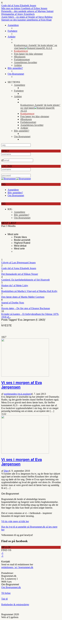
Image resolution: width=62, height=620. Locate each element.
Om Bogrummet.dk (11, 587)
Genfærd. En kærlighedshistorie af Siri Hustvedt (25, 279)
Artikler (11, 36)
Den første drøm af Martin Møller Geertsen (22, 297)
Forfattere (12, 31)
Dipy (6, 470)
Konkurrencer (21, 51)
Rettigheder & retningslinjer (15, 604)
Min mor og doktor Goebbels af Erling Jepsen (24, 8)
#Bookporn (19, 56)
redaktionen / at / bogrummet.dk (17, 567)
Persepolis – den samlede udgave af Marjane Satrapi (27, 11)
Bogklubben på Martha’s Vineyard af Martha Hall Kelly (29, 291)
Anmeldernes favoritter (25, 62)
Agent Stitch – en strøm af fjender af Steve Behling (26, 17)
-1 (2, 553)
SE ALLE (47, 48)
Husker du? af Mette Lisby (14, 285)
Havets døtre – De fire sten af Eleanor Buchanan (25, 308)
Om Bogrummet (16, 73)
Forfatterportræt (22, 59)
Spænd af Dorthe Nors (12, 302)
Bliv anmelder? (15, 68)
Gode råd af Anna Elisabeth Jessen (18, 5)
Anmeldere (13, 25)
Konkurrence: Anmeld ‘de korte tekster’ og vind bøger (35, 46)
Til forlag (5, 593)
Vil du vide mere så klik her (15, 521)
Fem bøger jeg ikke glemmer (28, 53)
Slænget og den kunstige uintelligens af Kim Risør (26, 19)
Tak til (4, 598)
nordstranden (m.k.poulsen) (17, 394)
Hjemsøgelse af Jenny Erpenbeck (18, 14)
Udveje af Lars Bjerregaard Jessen (18, 262)
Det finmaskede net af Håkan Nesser (19, 274)
